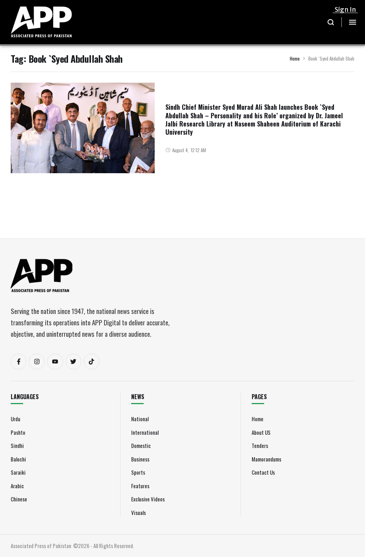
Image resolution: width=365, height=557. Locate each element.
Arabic (17, 486)
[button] (331, 22)
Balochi (18, 459)
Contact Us (263, 472)
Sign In (345, 9)
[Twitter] (73, 361)
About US (261, 432)
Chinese (19, 499)
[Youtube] (55, 361)
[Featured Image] (83, 136)
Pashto (18, 432)
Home (295, 58)
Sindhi (17, 445)
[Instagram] (37, 361)
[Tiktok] (91, 361)
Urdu (15, 419)
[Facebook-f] (18, 361)
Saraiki (18, 472)
